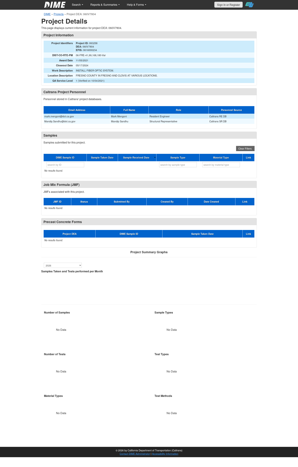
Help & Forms (136, 5)
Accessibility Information (165, 453)
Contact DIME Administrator (135, 453)
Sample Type (177, 157)
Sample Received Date (136, 157)
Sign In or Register (228, 5)
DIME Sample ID (65, 157)
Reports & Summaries (104, 5)
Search (76, 5)
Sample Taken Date (102, 157)
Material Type (221, 157)
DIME (47, 14)
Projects (59, 14)
